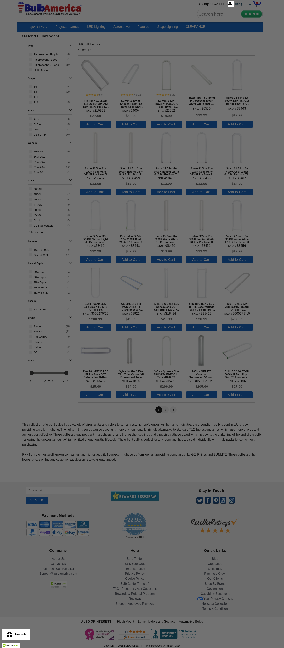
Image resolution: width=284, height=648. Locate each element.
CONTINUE (142, 355)
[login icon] (231, 4)
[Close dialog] (182, 281)
